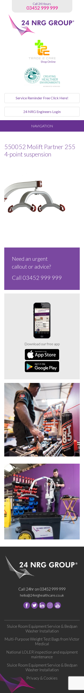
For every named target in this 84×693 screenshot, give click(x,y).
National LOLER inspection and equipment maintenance (42, 654)
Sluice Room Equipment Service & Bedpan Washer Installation (42, 628)
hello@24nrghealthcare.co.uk (42, 595)
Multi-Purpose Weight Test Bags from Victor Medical (42, 641)
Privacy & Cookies (42, 678)
